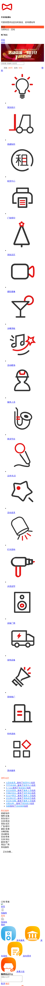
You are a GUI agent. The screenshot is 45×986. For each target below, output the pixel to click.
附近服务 (5, 811)
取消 (3, 984)
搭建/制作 (5, 813)
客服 (8, 902)
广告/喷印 (5, 826)
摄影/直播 (5, 829)
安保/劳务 (5, 837)
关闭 (3, 42)
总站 (3, 40)
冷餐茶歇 (5, 831)
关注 (3, 27)
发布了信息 (20, 783)
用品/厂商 (5, 844)
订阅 (3, 902)
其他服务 (5, 847)
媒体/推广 (5, 842)
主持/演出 (5, 839)
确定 (8, 984)
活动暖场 (5, 834)
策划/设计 (5, 818)
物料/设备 (5, 816)
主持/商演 (5, 821)
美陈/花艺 (5, 824)
